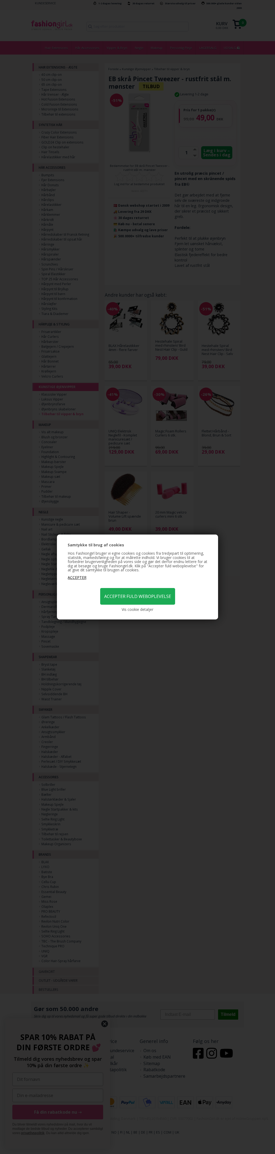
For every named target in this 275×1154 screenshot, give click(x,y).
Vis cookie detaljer (137, 609)
